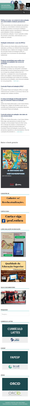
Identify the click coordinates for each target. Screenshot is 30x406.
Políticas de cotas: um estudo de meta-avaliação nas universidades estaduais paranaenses (15, 20)
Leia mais (16, 81)
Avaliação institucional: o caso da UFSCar (13, 43)
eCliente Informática (22, 404)
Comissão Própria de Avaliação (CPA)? (12, 86)
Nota (2, 23)
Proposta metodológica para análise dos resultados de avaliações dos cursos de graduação (12, 62)
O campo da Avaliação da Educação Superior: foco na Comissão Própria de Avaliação (14, 99)
